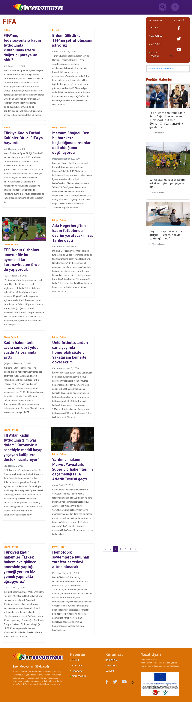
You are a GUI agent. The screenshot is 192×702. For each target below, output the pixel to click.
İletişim (109, 671)
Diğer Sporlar (79, 676)
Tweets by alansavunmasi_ (161, 68)
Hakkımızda (111, 660)
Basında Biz (111, 665)
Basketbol (156, 36)
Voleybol (156, 44)
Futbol (155, 27)
